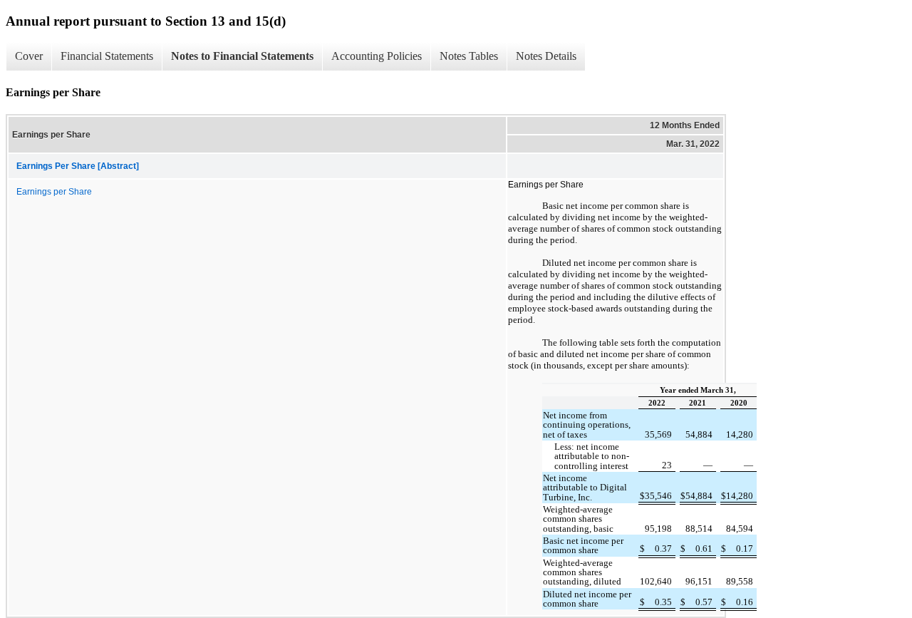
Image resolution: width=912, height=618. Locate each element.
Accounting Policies (376, 56)
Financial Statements (107, 56)
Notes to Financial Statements (242, 56)
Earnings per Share (54, 191)
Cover (29, 56)
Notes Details (546, 56)
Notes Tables (469, 56)
